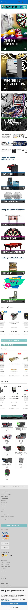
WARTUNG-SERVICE (6, 586)
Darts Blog (3, 581)
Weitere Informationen (14, 607)
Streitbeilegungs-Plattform (6, 519)
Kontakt (2, 509)
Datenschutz (3, 504)
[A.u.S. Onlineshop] (3, 2)
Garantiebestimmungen (6, 494)
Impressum (3, 500)
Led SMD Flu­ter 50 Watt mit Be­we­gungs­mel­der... (14, 397)
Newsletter (3, 568)
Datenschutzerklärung (5, 600)
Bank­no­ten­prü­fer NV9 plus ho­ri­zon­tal (14, 323)
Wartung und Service (5, 514)
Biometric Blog (4, 583)
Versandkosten (4, 502)
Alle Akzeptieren (14, 603)
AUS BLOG (3, 578)
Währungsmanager (5, 564)
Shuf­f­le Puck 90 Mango (14, 364)
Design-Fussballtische (5, 566)
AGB (2, 511)
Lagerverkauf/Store (5, 496)
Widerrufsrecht (4, 507)
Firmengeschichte (4, 498)
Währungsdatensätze (5, 562)
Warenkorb (3, 570)
